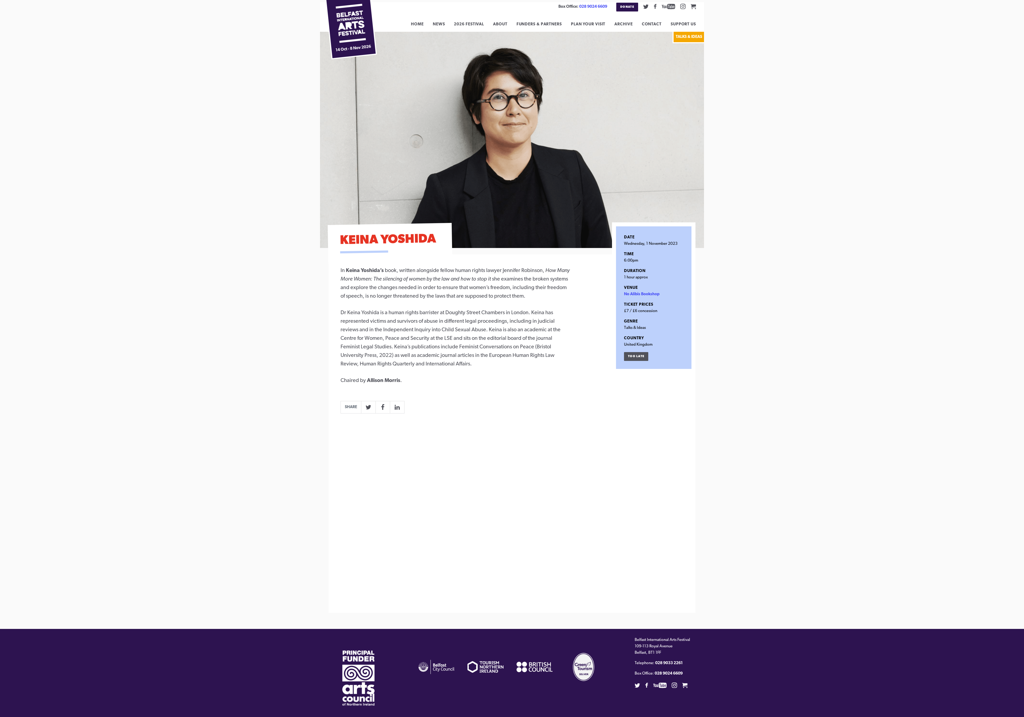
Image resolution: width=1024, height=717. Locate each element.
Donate (627, 7)
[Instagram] (683, 6)
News (439, 24)
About (500, 24)
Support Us (683, 24)
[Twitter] (646, 6)
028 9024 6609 (593, 7)
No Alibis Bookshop (641, 294)
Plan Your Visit (588, 24)
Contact (652, 24)
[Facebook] (655, 6)
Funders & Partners (539, 24)
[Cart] (693, 6)
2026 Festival (469, 24)
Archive (623, 24)
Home (417, 24)
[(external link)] (358, 678)
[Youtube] (668, 6)
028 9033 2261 (669, 663)
